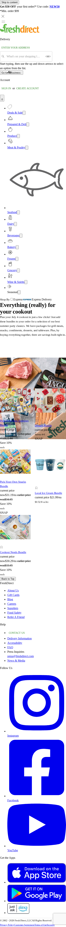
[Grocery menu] (18, 270)
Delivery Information (19, 638)
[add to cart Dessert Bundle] (37, 416)
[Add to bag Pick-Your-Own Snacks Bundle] (6, 477)
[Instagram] (36, 731)
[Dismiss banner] (3, 16)
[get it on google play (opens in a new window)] (36, 900)
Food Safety (14, 612)
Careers (11, 603)
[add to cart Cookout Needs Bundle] (2, 543)
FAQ (10, 647)
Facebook (13, 800)
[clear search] (48, 56)
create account (27, 88)
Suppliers (12, 608)
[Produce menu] (18, 136)
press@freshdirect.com (20, 656)
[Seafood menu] (18, 212)
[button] (50, 421)
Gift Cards (13, 594)
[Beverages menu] (20, 236)
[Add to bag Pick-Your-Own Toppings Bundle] (6, 416)
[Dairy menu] (15, 224)
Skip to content (9, 2)
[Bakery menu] (17, 247)
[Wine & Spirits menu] (25, 282)
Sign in (6, 88)
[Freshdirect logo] (20, 31)
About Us (13, 590)
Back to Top (7, 578)
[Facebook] (36, 796)
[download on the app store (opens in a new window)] (36, 882)
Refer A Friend (16, 617)
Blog (10, 599)
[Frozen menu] (16, 259)
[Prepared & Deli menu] (27, 124)
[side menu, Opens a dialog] (3, 21)
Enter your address (15, 47)
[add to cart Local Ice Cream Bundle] (37, 483)
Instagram (13, 735)
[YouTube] (36, 846)
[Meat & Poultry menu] (26, 148)
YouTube (12, 850)
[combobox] (25, 56)
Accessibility (14, 642)
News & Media (16, 660)
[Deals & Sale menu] (24, 113)
